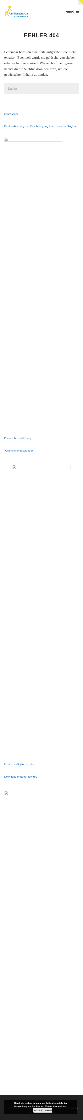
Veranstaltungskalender (18, 450)
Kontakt (9, 764)
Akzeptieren (42, 1110)
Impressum (11, 113)
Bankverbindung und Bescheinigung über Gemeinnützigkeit (40, 126)
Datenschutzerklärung (17, 438)
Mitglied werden (25, 764)
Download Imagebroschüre (20, 776)
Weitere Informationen (56, 1106)
